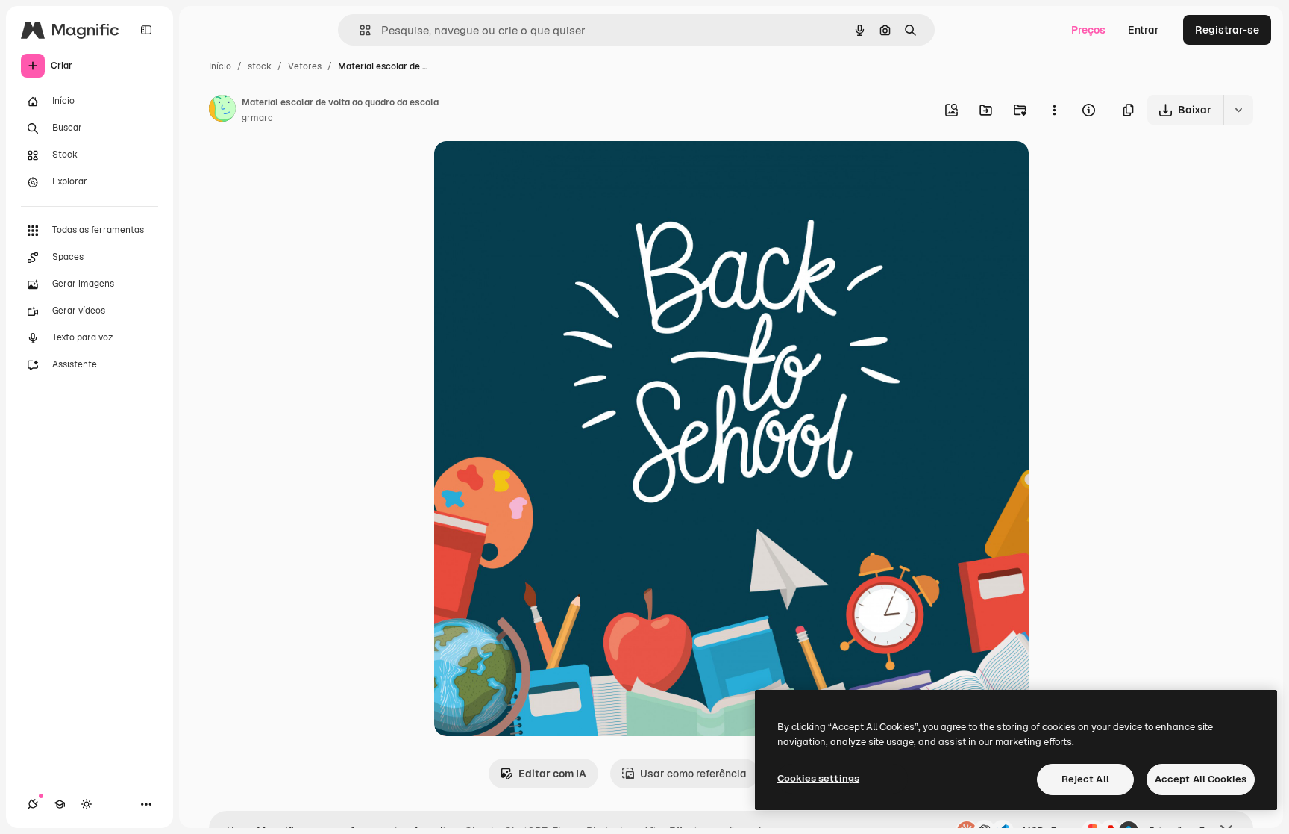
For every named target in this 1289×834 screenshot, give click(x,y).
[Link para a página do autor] (222, 110)
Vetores (305, 66)
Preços (1088, 30)
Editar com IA (552, 773)
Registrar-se (1227, 30)
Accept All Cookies (1200, 779)
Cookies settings (818, 778)
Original (530, 170)
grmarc (257, 118)
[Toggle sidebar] (146, 30)
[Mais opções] (1054, 110)
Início (220, 66)
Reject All (1085, 779)
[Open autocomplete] (359, 30)
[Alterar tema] (86, 804)
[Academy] (60, 804)
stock (260, 66)
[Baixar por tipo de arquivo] (1238, 110)
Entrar (1143, 30)
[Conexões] (33, 804)
